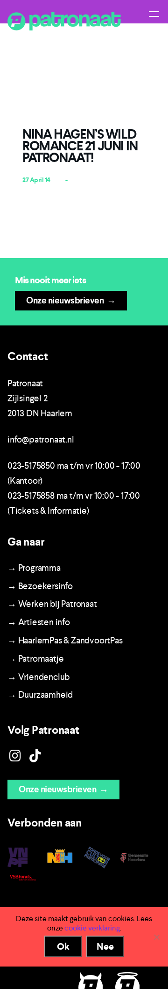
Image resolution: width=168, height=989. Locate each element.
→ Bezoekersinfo (40, 586)
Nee (105, 946)
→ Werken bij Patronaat (52, 604)
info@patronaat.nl (40, 439)
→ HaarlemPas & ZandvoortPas (65, 640)
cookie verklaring (92, 928)
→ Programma (34, 568)
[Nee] (156, 937)
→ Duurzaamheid (40, 695)
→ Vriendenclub (38, 677)
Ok (63, 946)
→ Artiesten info (38, 622)
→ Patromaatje (35, 658)
